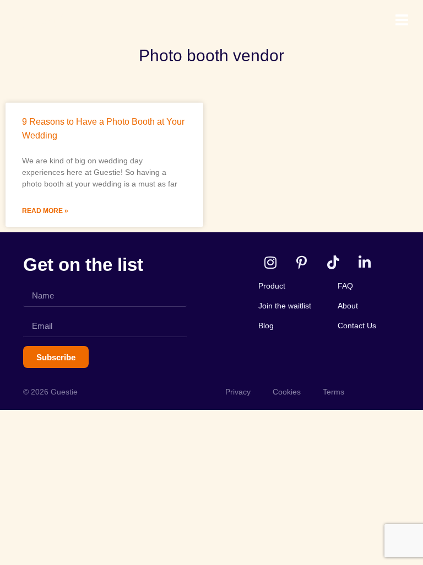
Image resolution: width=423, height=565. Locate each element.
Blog (266, 325)
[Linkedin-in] (364, 262)
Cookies (287, 391)
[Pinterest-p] (301, 262)
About (348, 305)
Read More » (45, 211)
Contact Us (357, 325)
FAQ (345, 285)
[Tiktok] (333, 262)
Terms (333, 391)
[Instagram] (270, 262)
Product (271, 285)
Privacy (238, 391)
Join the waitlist (284, 305)
